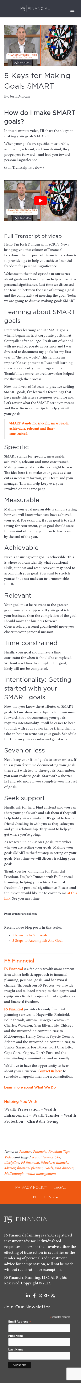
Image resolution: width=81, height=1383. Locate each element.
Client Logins (39, 1197)
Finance (25, 1152)
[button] (57, 1197)
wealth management (40, 1174)
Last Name (15, 1349)
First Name (15, 1335)
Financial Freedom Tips (51, 1152)
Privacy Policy (31, 1188)
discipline (11, 1163)
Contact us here (50, 1071)
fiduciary (47, 1163)
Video (8, 1157)
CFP (57, 1157)
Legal (59, 1188)
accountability (42, 1157)
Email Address (19, 1322)
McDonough (13, 1174)
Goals (48, 1168)
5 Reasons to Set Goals (29, 935)
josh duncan (64, 1168)
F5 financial (30, 1163)
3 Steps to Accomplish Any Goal (37, 941)
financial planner (30, 1168)
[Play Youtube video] (40, 200)
